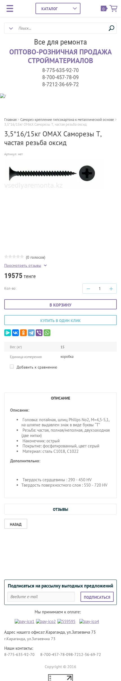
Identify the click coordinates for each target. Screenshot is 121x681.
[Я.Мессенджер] (7, 332)
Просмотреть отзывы (22, 265)
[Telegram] (31, 332)
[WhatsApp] (47, 332)
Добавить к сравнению (36, 367)
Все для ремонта (60, 41)
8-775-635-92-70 (60, 70)
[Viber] (39, 332)
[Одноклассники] (23, 332)
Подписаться (97, 597)
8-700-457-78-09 (60, 77)
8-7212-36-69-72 (60, 84)
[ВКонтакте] (15, 332)
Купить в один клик (60, 320)
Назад (16, 524)
